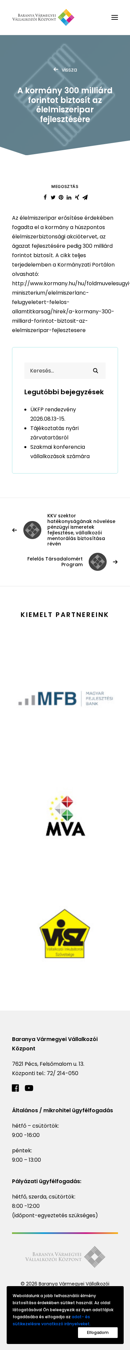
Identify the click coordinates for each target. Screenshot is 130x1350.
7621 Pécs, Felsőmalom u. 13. (48, 1064)
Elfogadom (97, 1332)
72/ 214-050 (62, 1073)
